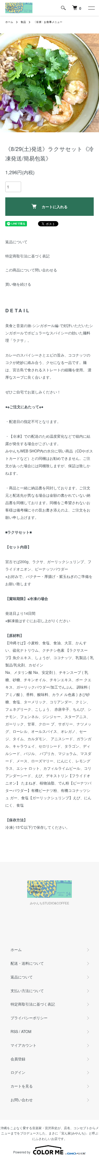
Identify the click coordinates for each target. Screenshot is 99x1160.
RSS (14, 1031)
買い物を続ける (18, 284)
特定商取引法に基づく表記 (27, 256)
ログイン (18, 1072)
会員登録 (18, 1058)
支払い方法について (27, 990)
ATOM (26, 1031)
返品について (16, 241)
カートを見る (22, 1086)
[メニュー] (91, 8)
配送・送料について (27, 963)
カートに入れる (55, 206)
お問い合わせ (22, 1099)
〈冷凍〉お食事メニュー (47, 22)
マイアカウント (23, 1045)
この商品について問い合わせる (31, 269)
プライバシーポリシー (29, 1017)
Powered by (21, 1152)
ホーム (9, 22)
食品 (23, 22)
